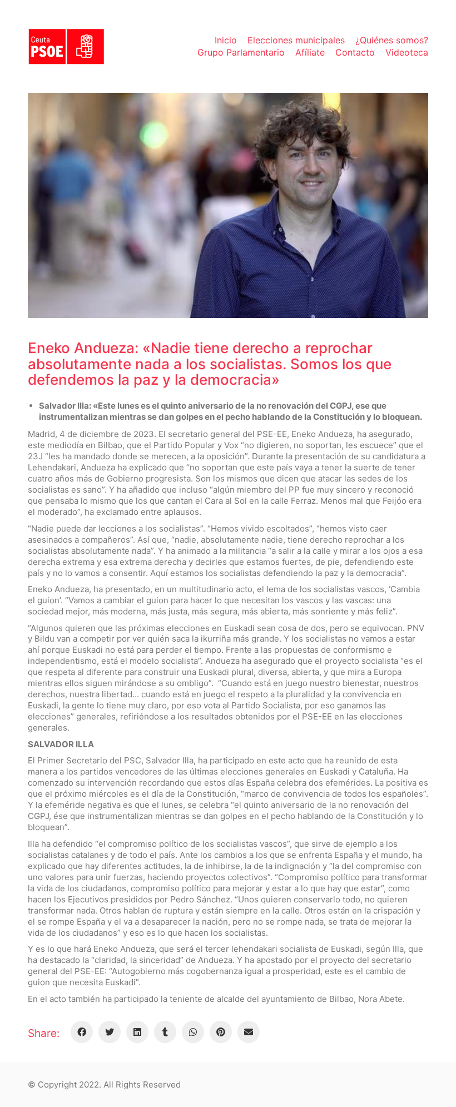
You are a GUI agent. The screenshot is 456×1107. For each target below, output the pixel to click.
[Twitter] (109, 1032)
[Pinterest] (221, 1032)
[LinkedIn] (137, 1032)
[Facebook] (82, 1032)
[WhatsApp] (193, 1032)
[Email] (248, 1032)
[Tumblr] (165, 1032)
